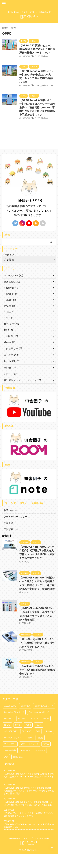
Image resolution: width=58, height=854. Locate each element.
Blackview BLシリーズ (14, 712)
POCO (28, 725)
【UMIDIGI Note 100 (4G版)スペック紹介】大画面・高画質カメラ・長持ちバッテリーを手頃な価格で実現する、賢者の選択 (29, 790)
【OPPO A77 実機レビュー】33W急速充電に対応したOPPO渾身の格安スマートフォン (37, 49)
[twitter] (15, 223)
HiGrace (22, 718)
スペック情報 (10, 750)
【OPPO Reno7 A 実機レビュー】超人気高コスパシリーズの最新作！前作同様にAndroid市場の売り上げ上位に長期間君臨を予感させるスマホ (37, 107)
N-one (7, 725)
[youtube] (29, 223)
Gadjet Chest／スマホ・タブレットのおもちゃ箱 (29, 838)
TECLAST (26, 731)
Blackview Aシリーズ (44, 706)
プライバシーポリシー (16, 516)
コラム (46, 744)
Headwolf (8, 718)
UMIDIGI (48, 731)
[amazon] (36, 223)
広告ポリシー (11, 529)
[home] (43, 223)
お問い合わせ (11, 510)
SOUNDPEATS (10, 731)
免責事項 (8, 522)
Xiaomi (29, 737)
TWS (38, 731)
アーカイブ (8, 254)
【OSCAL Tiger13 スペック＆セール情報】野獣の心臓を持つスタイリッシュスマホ (37, 643)
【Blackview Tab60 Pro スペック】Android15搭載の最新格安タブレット (37, 670)
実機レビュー (47, 56)
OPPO (37, 56)
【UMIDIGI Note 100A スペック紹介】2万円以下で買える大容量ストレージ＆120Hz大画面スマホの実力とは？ (29, 776)
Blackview (25, 706)
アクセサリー (10, 744)
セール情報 (25, 750)
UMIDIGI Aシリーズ (12, 737)
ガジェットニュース (29, 744)
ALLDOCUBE (10, 706)
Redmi (38, 725)
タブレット (40, 750)
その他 (40, 737)
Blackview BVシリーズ (39, 712)
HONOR (34, 718)
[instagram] (22, 223)
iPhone (46, 718)
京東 (6, 757)
